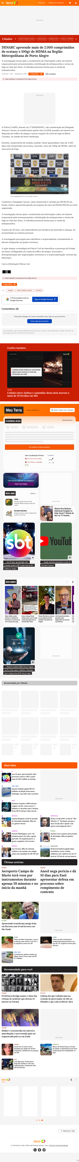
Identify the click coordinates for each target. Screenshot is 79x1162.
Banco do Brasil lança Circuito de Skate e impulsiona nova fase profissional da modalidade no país (65, 1050)
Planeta (4, 921)
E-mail (70, 3)
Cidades (10, 290)
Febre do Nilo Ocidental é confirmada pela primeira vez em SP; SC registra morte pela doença (64, 943)
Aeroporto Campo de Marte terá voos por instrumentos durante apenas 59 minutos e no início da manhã (20, 879)
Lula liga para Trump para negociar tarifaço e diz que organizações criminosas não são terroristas (25, 1065)
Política (42, 993)
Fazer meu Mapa (21, 484)
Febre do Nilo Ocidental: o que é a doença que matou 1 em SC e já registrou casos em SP (26, 942)
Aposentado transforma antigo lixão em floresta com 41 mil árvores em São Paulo (19, 926)
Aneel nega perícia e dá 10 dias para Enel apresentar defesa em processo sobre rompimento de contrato (58, 881)
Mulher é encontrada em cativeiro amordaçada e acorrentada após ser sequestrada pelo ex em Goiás (19, 1033)
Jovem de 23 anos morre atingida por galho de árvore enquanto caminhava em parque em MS (26, 1050)
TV (12, 771)
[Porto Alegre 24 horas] (6, 271)
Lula (15, 1059)
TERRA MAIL (41, 3)
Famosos (14, 816)
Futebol (52, 831)
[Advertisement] (56, 957)
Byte (13, 801)
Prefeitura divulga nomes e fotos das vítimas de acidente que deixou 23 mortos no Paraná (19, 999)
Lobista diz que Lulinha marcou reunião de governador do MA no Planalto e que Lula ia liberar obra (56, 999)
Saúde (16, 937)
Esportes (56, 1044)
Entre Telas (54, 816)
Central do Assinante (56, 3)
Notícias (38, 290)
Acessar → (34, 493)
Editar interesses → (68, 420)
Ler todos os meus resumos (39, 447)
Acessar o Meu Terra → (33, 410)
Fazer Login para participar (40, 321)
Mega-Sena (15, 786)
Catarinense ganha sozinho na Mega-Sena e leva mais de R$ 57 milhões (25, 957)
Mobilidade (54, 846)
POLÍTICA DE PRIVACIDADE (58, 1146)
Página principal (12, 3)
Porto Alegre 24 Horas (24, 290)
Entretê (14, 846)
